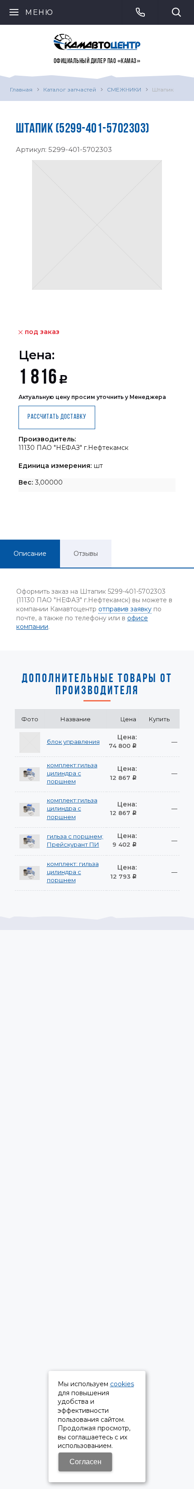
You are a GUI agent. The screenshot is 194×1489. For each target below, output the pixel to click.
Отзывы (86, 554)
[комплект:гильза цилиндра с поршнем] (29, 774)
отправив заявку (125, 609)
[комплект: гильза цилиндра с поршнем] (29, 872)
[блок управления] (29, 742)
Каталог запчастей (69, 89)
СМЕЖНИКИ (124, 89)
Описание (30, 554)
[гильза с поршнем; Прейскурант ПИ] (29, 841)
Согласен (85, 1462)
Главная (21, 89)
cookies (122, 1384)
